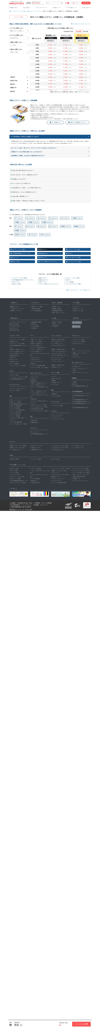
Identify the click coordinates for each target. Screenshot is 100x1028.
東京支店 (34, 324)
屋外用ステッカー (56, 367)
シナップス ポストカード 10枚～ (39, 411)
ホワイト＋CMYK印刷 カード (39, 347)
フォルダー (54, 411)
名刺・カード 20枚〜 (15, 402)
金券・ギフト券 (56, 378)
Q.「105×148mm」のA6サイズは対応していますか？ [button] (25, 136)
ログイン (76, 3)
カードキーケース (56, 417)
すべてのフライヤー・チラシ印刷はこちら (79, 290)
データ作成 (76, 302)
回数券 (54, 380)
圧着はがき (34, 399)
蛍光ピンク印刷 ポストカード (39, 383)
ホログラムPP (56, 459)
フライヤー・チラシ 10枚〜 (74, 249)
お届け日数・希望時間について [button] (20, 196)
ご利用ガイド (14, 302)
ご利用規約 (37, 503)
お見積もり (80, 91)
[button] (56, 7)
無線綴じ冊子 (34, 422)
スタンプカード (35, 357)
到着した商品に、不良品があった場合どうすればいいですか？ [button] (28, 200)
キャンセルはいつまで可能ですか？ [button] (21, 183)
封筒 (52, 390)
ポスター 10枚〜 (14, 375)
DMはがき (34, 379)
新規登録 (87, 3)
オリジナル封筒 (56, 396)
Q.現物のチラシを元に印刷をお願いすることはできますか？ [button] (27, 151)
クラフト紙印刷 (70, 282)
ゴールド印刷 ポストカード (38, 393)
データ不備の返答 (36, 310)
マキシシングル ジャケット (80, 368)
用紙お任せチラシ (44, 253)
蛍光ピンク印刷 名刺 (15, 406)
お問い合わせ (14, 318)
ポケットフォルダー (57, 415)
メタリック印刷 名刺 (15, 412)
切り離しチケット (56, 382)
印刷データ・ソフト (78, 308)
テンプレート (76, 306)
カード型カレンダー (78, 445)
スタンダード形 (59, 351)
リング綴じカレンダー (16, 449)
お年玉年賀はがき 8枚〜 (37, 409)
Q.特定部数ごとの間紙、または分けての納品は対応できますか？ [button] (28, 155)
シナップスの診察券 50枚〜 (38, 365)
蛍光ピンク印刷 (15, 261)
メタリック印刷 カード (37, 349)
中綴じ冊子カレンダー (37, 449)
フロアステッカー (56, 359)
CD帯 (74, 370)
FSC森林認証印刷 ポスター (18, 379)
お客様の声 (55, 326)
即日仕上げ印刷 (14, 459)
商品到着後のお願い (58, 310)
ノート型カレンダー (78, 447)
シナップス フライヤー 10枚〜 (74, 284)
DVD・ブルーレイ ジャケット (81, 372)
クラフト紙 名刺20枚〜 (16, 422)
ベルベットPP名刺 (15, 416)
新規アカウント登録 (37, 306)
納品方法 (60, 302)
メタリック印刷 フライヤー (17, 351)
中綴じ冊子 (34, 420)
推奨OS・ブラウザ (16, 310)
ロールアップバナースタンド (18, 388)
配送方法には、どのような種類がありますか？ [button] (24, 192)
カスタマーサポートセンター (18, 322)
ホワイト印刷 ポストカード (38, 385)
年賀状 (75, 382)
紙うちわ (75, 384)
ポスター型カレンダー (58, 449)
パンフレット (33, 428)
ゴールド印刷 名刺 (15, 414)
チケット (54, 376)
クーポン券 (55, 384)
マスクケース (76, 357)
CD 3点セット (76, 366)
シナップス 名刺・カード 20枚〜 (19, 424)
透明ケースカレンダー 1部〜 (17, 447)
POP (73, 349)
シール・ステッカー (56, 335)
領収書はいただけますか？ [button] (19, 179)
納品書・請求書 (57, 308)
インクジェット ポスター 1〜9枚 (19, 377)
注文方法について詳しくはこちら (82, 24)
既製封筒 (54, 394)
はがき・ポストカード (36, 373)
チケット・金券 (55, 372)
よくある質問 (35, 326)
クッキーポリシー (27, 505)
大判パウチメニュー (78, 343)
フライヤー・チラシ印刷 (19, 11)
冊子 (31, 416)
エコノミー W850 (15, 390)
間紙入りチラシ (43, 249)
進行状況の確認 (36, 308)
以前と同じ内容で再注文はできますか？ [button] (23, 170)
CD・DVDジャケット (77, 362)
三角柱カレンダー (36, 447)
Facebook (77, 326)
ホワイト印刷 (13, 470)
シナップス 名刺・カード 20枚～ (81, 472)
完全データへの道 (78, 310)
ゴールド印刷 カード (36, 351)
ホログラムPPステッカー (58, 345)
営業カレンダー (57, 324)
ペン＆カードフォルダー (58, 419)
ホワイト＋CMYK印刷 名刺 (17, 410)
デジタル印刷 (17, 464)
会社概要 (13, 503)
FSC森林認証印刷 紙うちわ (80, 386)
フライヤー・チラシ (14, 335)
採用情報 (36, 505)
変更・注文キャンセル (58, 312)
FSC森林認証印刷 (77, 391)
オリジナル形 (60, 355)
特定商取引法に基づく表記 (25, 503)
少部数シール (76, 478)
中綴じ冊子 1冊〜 (35, 482)
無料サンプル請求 (57, 322)
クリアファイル (55, 401)
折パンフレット (35, 432)
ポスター (11, 371)
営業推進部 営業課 (36, 322)
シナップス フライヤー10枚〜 (75, 261)
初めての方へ (15, 306)
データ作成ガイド (56, 122)
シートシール (58, 357)
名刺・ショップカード (16, 400)
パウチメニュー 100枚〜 (79, 341)
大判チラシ (70, 253)
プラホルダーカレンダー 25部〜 (60, 445)
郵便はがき (34, 381)
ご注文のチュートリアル (17, 308)
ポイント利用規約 (47, 503)
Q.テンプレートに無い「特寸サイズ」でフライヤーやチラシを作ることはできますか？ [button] (34, 148)
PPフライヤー (15, 257)
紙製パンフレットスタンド (80, 353)
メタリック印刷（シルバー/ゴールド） (49, 261)
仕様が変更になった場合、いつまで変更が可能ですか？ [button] (27, 187)
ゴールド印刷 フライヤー (17, 353)
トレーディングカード (37, 361)
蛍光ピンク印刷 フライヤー (17, 349)
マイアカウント (36, 302)
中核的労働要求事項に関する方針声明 (21, 507)
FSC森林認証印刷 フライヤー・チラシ (21, 253)
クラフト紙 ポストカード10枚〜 (39, 407)
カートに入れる (80, 1024)
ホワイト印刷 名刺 (15, 408)
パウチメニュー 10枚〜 (79, 339)
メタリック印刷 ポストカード (39, 391)
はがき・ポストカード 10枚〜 (39, 405)
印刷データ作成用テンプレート (78, 122)
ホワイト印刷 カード (36, 345)
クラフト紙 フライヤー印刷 (74, 257)
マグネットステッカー (58, 361)
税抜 (85, 31)
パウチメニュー (76, 335)
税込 (78, 31)
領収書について (57, 306)
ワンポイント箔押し (36, 459)
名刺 (10, 396)
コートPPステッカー (57, 341)
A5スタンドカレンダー (37, 445)
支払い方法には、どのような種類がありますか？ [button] (25, 174)
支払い (54, 302)
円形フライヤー (43, 257)
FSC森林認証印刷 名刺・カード (19, 404)
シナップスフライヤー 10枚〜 (18, 365)
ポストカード (34, 377)
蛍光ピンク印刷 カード (37, 343)
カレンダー (12, 441)
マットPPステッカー (57, 343)
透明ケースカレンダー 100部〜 (18, 445)
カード (32, 335)
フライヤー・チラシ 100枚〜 (18, 249)
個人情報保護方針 (15, 505)
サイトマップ (44, 505)
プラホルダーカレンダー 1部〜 (60, 447)
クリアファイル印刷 (57, 405)
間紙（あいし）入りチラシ (34, 11)
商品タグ (33, 363)
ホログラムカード (36, 359)
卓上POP (75, 355)
